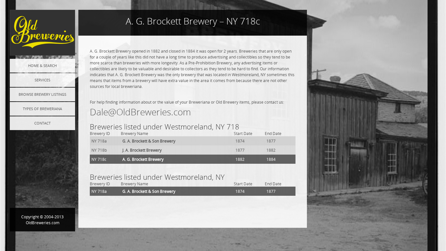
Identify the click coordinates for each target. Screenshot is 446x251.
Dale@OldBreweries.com (140, 112)
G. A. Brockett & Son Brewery (148, 140)
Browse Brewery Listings (42, 94)
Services (42, 79)
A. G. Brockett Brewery (143, 159)
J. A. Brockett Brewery (142, 150)
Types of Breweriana (42, 108)
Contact (42, 123)
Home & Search (42, 65)
